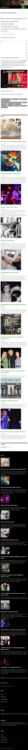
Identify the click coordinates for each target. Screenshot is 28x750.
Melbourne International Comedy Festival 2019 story (13, 28)
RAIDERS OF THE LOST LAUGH (9, 401)
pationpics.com (5, 7)
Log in (2, 694)
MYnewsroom (11, 104)
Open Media (18, 104)
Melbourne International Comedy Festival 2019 (11, 102)
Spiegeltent (16, 105)
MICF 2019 (24, 102)
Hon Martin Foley (5, 100)
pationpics (4, 105)
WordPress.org (4, 701)
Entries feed (3, 696)
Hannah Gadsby (23, 99)
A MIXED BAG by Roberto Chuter (10, 272)
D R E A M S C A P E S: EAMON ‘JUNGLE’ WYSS (13, 141)
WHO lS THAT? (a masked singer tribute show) (13, 431)
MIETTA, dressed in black (7, 240)
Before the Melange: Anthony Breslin (11, 173)
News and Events (14, 21)
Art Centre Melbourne (6, 99)
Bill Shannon (15, 99)
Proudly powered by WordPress (6, 748)
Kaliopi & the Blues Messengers (9, 207)
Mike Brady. (4, 104)
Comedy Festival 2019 (5, 21)
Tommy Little (4, 107)
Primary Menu (26, 7)
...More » (3, 475)
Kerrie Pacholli (11, 34)
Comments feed (4, 699)
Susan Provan (24, 105)
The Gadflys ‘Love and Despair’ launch (11, 667)
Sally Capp (10, 105)
